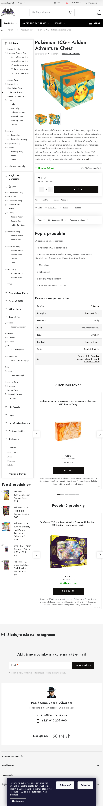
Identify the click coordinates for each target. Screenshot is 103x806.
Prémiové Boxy (15, 92)
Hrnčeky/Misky (17, 151)
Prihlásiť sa (83, 665)
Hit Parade (14, 407)
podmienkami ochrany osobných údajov (49, 672)
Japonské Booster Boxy (20, 61)
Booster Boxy (16, 220)
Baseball (11, 341)
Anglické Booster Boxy (20, 57)
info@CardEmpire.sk (54, 715)
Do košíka (76, 189)
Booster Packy (13, 84)
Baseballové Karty (15, 200)
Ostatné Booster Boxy (20, 73)
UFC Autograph (17, 349)
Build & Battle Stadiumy (17, 139)
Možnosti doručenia (93, 168)
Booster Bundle (14, 49)
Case (13, 262)
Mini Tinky (15, 108)
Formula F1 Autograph (20, 360)
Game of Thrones (15, 394)
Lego (11, 415)
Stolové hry (15, 439)
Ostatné (14, 124)
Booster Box (16, 239)
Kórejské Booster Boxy (20, 65)
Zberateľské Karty (18, 293)
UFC (9, 345)
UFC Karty (12, 269)
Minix (10, 456)
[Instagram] (61, 736)
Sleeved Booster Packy (17, 96)
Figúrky (12, 447)
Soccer (11, 322)
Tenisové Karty (14, 204)
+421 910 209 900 (54, 721)
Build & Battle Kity (15, 135)
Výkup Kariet (15, 309)
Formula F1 (12, 356)
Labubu (10, 465)
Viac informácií (84, 159)
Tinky (10, 100)
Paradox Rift (83, 356)
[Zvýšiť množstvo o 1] (50, 189)
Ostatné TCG (16, 301)
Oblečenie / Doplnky (16, 166)
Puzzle (13, 155)
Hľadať (71, 12)
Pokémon (14, 43)
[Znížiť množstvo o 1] (41, 189)
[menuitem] (10, 23)
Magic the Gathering (14, 177)
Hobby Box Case (18, 225)
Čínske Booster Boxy (19, 69)
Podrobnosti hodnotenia (71, 54)
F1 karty (11, 212)
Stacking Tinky (17, 120)
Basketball (12, 337)
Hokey (10, 333)
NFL (9, 367)
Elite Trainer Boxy (15, 88)
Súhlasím (85, 785)
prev (36, 434)
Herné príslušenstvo (19, 423)
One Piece (12, 398)
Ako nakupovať (7, 2)
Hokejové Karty (14, 231)
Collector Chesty (18, 112)
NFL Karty (12, 196)
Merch (13, 159)
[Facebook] (55, 736)
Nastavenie (18, 801)
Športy (12, 186)
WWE (10, 284)
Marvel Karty (13, 382)
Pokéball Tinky (17, 116)
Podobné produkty (77, 220)
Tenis (10, 371)
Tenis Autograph (17, 375)
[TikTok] (68, 736)
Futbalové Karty (14, 246)
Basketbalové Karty (15, 192)
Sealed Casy (13, 80)
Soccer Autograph (18, 326)
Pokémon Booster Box (17, 53)
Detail (68, 470)
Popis (40, 220)
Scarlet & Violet (92, 349)
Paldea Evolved (91, 359)
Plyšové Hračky (14, 143)
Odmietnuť (65, 785)
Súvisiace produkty (56, 220)
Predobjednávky (17, 473)
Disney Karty (13, 390)
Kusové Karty (16, 317)
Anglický (95, 334)
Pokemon (11, 460)
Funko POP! (13, 452)
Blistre (10, 131)
